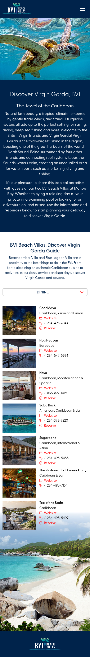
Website (50, 317)
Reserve (50, 327)
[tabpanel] (45, 419)
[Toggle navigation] (82, 8)
